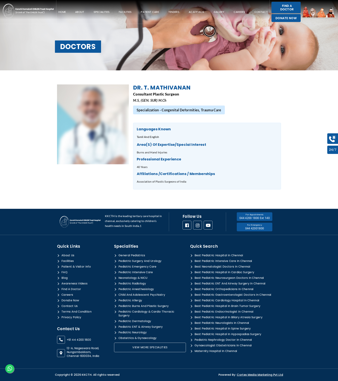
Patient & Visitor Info (76, 267)
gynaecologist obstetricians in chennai (223, 345)
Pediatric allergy (130, 300)
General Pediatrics (131, 255)
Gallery (219, 12)
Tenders (173, 12)
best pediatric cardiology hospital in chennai (227, 300)
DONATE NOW (286, 18)
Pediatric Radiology (132, 283)
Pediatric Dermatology (134, 321)
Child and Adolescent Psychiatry (141, 295)
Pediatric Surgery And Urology (139, 261)
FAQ (64, 272)
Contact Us (69, 306)
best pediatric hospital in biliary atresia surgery (228, 317)
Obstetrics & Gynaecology (137, 338)
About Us (67, 255)
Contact (261, 12)
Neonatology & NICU (133, 278)
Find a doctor (71, 289)
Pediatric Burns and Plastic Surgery (143, 306)
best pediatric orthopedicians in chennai (224, 289)
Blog (64, 278)
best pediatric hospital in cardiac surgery (224, 272)
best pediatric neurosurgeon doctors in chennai (229, 278)
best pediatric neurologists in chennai (222, 323)
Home (62, 12)
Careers (239, 12)
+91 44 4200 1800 (79, 340)
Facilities (125, 12)
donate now (70, 300)
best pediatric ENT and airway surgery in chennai (230, 283)
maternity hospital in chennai (216, 351)
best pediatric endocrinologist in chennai (224, 312)
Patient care (150, 12)
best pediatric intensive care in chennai (223, 261)
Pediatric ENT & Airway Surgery (140, 327)
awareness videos (74, 283)
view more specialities (149, 347)
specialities (102, 12)
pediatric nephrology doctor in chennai (223, 340)
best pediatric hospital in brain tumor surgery (228, 306)
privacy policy (71, 317)
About (79, 12)
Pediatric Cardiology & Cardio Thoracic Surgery (146, 314)
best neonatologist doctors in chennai (222, 267)
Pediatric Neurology (132, 332)
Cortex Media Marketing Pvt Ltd (260, 375)
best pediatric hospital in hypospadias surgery (228, 334)
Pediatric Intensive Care (135, 272)
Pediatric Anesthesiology (136, 289)
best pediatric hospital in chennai (219, 255)
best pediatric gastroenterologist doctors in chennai (233, 295)
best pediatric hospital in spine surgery (223, 329)
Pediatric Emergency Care (137, 267)
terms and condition (76, 312)
